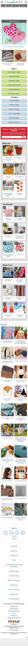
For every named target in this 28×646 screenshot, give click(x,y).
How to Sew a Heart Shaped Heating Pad (14, 46)
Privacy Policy (12, 134)
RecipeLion (14, 615)
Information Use (20, 134)
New (2, 325)
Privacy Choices (14, 599)
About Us (14, 546)
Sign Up (23, 137)
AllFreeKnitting (14, 608)
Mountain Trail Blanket (19, 298)
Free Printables (14, 100)
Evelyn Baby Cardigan (8, 219)
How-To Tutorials (14, 113)
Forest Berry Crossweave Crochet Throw (20, 419)
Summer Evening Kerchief (7, 399)
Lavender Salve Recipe (7, 517)
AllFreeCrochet (14, 606)
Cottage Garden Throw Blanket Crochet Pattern (20, 519)
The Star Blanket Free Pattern (7, 418)
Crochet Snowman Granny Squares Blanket (8, 255)
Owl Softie (19, 254)
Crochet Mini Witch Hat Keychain (21, 399)
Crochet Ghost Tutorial (20, 481)
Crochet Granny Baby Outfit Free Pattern (7, 341)
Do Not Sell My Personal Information (14, 566)
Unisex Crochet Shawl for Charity (7, 64)
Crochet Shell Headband (19, 315)
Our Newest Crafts (14, 72)
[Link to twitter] (11, 532)
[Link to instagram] (23, 532)
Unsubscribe (14, 594)
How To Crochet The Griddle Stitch (7, 380)
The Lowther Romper (20, 219)
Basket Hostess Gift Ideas (8, 236)
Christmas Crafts (14, 81)
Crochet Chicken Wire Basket (8, 280)
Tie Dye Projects (14, 105)
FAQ (14, 560)
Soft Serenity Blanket (7, 438)
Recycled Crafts (14, 76)
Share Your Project (14, 580)
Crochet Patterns (14, 89)
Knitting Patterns (14, 122)
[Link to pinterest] (17, 532)
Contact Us (14, 555)
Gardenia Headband (7, 481)
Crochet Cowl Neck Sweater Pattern (21, 380)
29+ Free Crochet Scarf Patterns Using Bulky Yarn (19, 237)
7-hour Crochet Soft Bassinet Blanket (20, 281)
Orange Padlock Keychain (8, 315)
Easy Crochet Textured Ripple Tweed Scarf (7, 499)
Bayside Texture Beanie (21, 361)
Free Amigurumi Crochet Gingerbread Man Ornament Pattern (20, 342)
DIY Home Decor (14, 94)
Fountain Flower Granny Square (20, 64)
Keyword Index (14, 571)
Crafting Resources (14, 85)
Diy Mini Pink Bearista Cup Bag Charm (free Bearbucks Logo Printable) (20, 439)
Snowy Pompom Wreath (8, 298)
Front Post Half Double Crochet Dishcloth (8, 159)
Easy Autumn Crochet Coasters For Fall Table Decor (7, 461)
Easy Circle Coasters (8, 177)
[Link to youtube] (14, 537)
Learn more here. (14, 630)
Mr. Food (14, 613)
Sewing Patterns (14, 109)
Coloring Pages (14, 118)
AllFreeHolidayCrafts (14, 611)
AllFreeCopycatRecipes (14, 618)
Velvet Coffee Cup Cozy (19, 158)
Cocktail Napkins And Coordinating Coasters (8, 195)
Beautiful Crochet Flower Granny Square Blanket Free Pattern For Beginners (20, 461)
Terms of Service (14, 590)
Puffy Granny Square (20, 498)
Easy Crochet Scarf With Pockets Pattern (7, 362)
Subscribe (14, 585)
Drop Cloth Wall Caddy (20, 177)
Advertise (14, 551)
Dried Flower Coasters (20, 194)
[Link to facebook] (5, 532)
